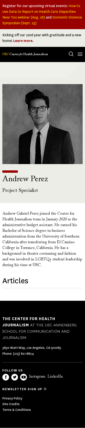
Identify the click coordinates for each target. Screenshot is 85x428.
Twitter (14, 377)
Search (71, 54)
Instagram (37, 377)
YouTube (23, 377)
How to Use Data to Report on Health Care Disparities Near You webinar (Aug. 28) (41, 12)
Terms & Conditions (16, 410)
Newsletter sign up (22, 389)
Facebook (5, 377)
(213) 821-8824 (23, 354)
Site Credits (11, 404)
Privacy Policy (12, 398)
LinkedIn (55, 377)
